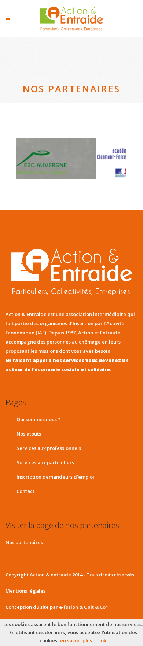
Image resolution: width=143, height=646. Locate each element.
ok (103, 640)
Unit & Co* (96, 607)
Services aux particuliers (45, 462)
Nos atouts (28, 433)
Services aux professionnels (48, 448)
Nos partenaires (24, 542)
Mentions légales (25, 591)
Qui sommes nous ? (38, 419)
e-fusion (68, 607)
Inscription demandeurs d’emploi (55, 476)
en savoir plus (76, 640)
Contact (25, 491)
